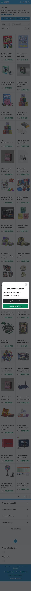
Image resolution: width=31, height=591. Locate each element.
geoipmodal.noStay (15, 301)
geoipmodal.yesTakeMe (15, 306)
